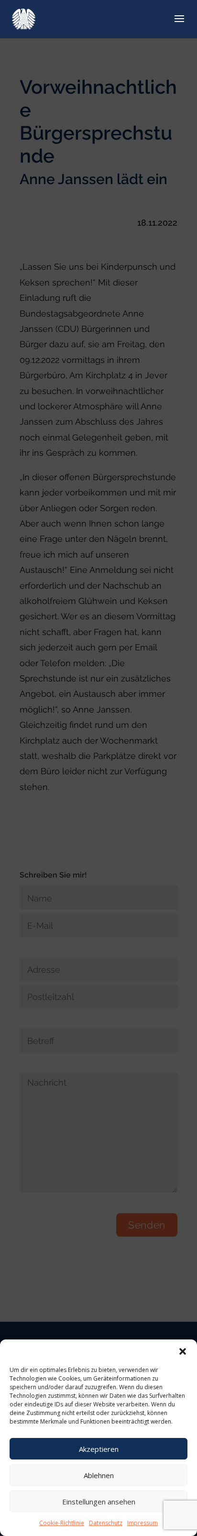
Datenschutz (105, 1523)
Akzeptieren (99, 1449)
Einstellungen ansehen (98, 1501)
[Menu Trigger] (174, 20)
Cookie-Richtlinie (61, 1523)
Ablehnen (99, 1475)
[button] (182, 1351)
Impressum (142, 1523)
